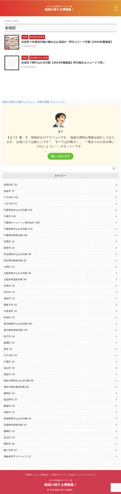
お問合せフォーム (58, 475)
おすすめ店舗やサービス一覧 (60, 480)
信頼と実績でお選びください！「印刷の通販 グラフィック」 (34, 101)
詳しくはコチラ (60, 156)
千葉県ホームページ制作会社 (36, 475)
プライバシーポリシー (87, 475)
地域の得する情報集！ (59, 9)
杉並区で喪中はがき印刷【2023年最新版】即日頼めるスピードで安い (63, 62)
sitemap (72, 475)
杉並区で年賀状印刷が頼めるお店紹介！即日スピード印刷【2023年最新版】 (67, 41)
